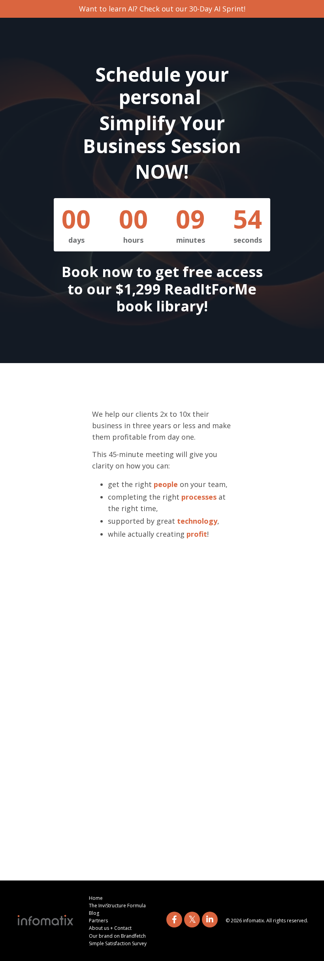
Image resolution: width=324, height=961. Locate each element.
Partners (98, 920)
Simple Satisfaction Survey (118, 943)
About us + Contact (110, 928)
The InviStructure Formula (117, 905)
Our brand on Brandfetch (117, 936)
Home (96, 898)
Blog (94, 913)
